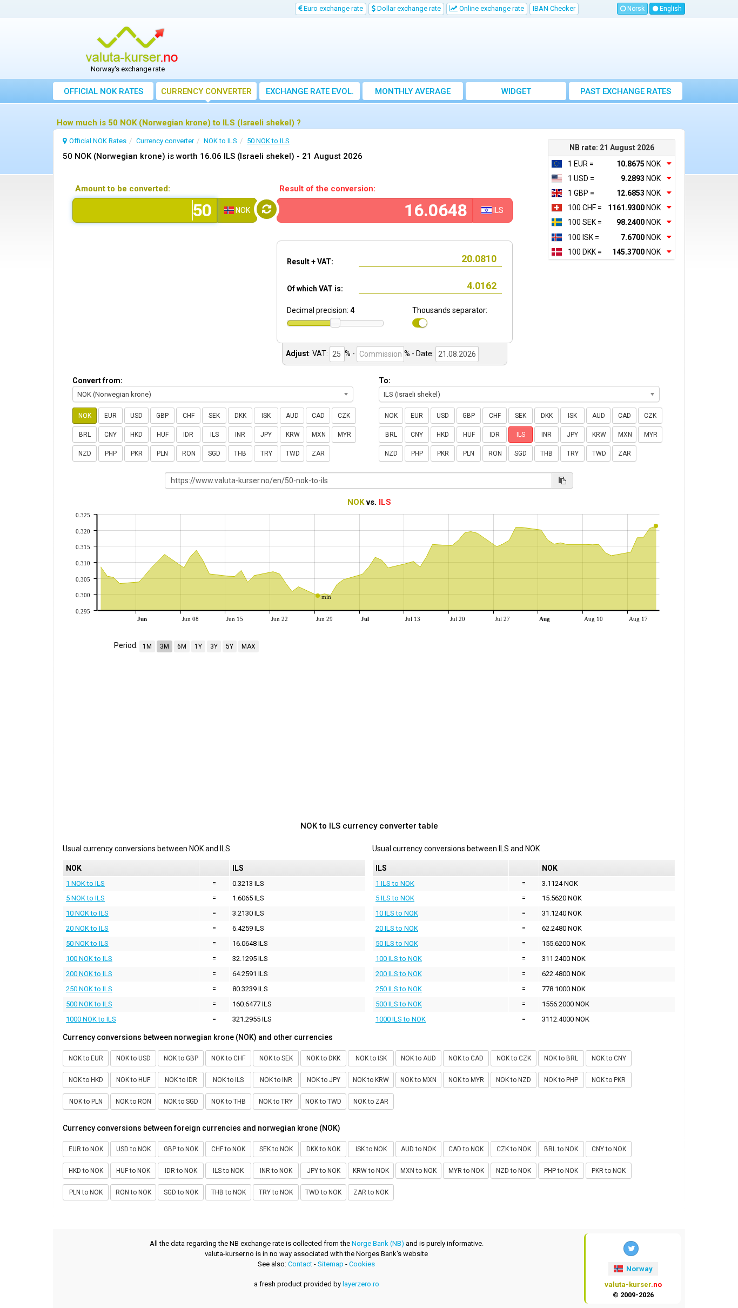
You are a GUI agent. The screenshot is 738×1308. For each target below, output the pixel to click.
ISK (266, 415)
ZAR (318, 453)
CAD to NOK (466, 1149)
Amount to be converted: (122, 188)
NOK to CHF (228, 1058)
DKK (240, 415)
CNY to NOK (609, 1149)
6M (181, 646)
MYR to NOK (466, 1170)
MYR (344, 434)
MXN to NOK (418, 1170)
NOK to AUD (418, 1058)
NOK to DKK (323, 1058)
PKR (137, 453)
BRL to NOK (561, 1149)
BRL (85, 434)
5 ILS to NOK (394, 898)
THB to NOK (228, 1192)
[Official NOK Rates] (131, 45)
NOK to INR (276, 1080)
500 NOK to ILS (89, 1004)
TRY (266, 453)
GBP (162, 415)
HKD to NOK (86, 1170)
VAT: (320, 353)
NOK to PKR (609, 1080)
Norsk (635, 8)
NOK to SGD (181, 1101)
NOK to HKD (86, 1080)
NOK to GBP (181, 1058)
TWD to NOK (323, 1192)
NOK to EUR (86, 1058)
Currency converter (206, 91)
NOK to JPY (323, 1080)
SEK (214, 415)
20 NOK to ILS (87, 928)
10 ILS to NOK (396, 913)
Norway (639, 1269)
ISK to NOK (371, 1149)
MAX (248, 646)
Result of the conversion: (327, 188)
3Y (214, 646)
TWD (293, 453)
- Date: (423, 353)
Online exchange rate (491, 8)
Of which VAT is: (315, 288)
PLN (162, 453)
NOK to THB (228, 1101)
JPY (266, 434)
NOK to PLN (86, 1101)
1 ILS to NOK (394, 883)
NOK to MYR (466, 1080)
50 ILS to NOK (396, 943)
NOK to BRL (561, 1058)
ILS (214, 434)
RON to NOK (133, 1192)
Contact (300, 1264)
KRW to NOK (371, 1170)
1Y (198, 646)
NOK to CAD (466, 1058)
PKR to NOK (609, 1170)
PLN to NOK (86, 1192)
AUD (292, 415)
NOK (84, 415)
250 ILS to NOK (398, 989)
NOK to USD (133, 1058)
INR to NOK (276, 1170)
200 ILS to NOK (398, 974)
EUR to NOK (86, 1149)
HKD (136, 434)
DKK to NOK (323, 1149)
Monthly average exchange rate (413, 93)
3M (164, 646)
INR (240, 434)
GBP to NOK (181, 1149)
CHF (188, 415)
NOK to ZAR (370, 1101)
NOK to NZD (513, 1080)
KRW (293, 434)
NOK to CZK (514, 1058)
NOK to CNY (609, 1058)
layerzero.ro (361, 1284)
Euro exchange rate (332, 8)
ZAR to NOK (370, 1192)
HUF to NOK (133, 1170)
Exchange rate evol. (310, 91)
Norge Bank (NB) (378, 1243)
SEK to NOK (276, 1149)
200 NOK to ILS (89, 974)
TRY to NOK (276, 1192)
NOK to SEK (276, 1058)
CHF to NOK (228, 1149)
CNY (110, 434)
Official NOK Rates (103, 91)
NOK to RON (133, 1101)
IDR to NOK (181, 1170)
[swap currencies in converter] (266, 209)
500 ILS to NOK (398, 1004)
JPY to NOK (323, 1170)
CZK (344, 415)
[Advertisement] (448, 48)
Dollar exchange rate (408, 8)
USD (136, 415)
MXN (319, 434)
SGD (214, 453)
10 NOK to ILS (87, 913)
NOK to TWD (323, 1101)
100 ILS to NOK (398, 959)
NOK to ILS (228, 1080)
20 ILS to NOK (396, 928)
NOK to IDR (181, 1080)
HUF (163, 434)
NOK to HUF (133, 1080)
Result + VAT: (310, 261)
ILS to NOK (228, 1170)
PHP (111, 453)
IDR (188, 434)
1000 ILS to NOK (400, 1019)
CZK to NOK (514, 1149)
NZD (84, 453)
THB (240, 453)
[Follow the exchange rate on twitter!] (631, 1248)
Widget (516, 91)
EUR (110, 415)
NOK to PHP (561, 1080)
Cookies (362, 1264)
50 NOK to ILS (87, 943)
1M (147, 646)
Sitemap (331, 1264)
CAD (318, 415)
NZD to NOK (513, 1170)
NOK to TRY (276, 1101)
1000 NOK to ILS (91, 1019)
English (670, 8)
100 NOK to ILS (89, 959)
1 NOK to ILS (85, 883)
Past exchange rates (625, 91)
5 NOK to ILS (85, 898)
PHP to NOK (561, 1170)
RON (189, 453)
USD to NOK (133, 1149)
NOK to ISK (371, 1058)
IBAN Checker (554, 8)
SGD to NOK (181, 1192)
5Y (229, 646)
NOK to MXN (418, 1080)
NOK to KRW (371, 1080)
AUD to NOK (418, 1149)
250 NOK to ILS (89, 989)
